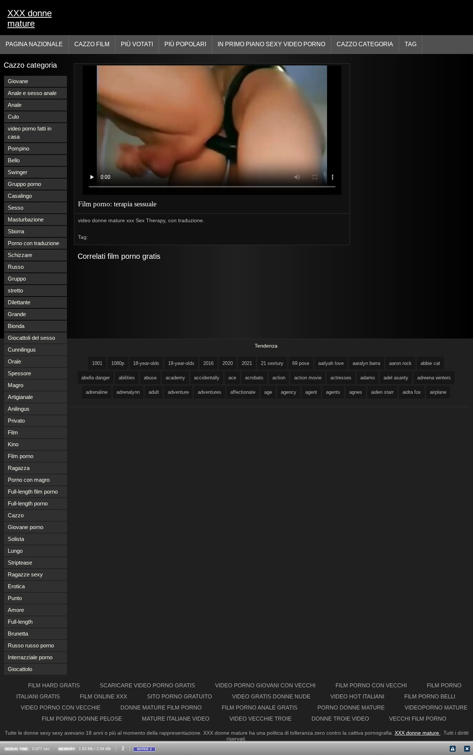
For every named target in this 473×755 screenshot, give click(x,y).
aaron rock (400, 363)
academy (175, 377)
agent (311, 392)
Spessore (19, 373)
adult (154, 392)
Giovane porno (25, 527)
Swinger (17, 172)
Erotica (16, 586)
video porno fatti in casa (29, 132)
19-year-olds (181, 363)
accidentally (207, 377)
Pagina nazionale (34, 44)
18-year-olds (146, 363)
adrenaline (97, 392)
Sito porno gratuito (180, 696)
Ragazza (19, 468)
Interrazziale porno (30, 657)
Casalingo (20, 196)
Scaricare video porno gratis (148, 685)
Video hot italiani (358, 696)
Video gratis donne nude (272, 696)
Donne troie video (341, 718)
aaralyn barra (366, 363)
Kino (13, 444)
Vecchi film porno (417, 718)
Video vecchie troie (261, 718)
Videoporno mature (436, 707)
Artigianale (20, 397)
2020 (227, 363)
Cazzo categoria (365, 44)
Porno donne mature (351, 707)
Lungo (15, 551)
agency (288, 392)
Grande (17, 314)
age (268, 392)
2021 (247, 363)
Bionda (16, 326)
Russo (16, 267)
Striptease (20, 562)
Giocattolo (20, 669)
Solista (16, 539)
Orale (14, 361)
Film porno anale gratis (260, 707)
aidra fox (411, 392)
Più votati (137, 44)
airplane (438, 392)
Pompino (18, 148)
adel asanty (396, 377)
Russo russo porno (31, 645)
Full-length (20, 622)
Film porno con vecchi (372, 685)
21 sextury (272, 363)
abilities (127, 377)
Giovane (18, 81)
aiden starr (382, 392)
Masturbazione (26, 219)
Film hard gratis (54, 685)
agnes (355, 392)
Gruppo (17, 278)
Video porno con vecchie (61, 707)
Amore (16, 610)
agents (333, 392)
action (278, 377)
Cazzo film (91, 44)
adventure (178, 392)
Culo (13, 117)
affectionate (242, 392)
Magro (15, 385)
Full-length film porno (33, 491)
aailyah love (331, 363)
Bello (14, 160)
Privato (16, 420)
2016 (208, 363)
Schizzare (20, 255)
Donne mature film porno (161, 707)
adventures (209, 392)
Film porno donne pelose (82, 718)
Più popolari (185, 44)
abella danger (95, 377)
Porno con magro (29, 480)
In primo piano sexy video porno (271, 44)
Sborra (16, 231)
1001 (97, 363)
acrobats (254, 377)
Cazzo (16, 515)
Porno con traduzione (33, 243)
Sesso (15, 207)
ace (232, 377)
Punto (15, 598)
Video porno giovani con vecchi (266, 685)
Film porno (20, 456)
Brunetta (18, 633)
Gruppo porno (24, 184)
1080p (117, 363)
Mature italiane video (176, 718)
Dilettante (19, 302)
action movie (307, 377)
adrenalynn (128, 392)
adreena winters (434, 377)
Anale (14, 105)
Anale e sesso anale (32, 93)
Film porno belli (429, 696)
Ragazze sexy (25, 574)
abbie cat (430, 363)
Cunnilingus (22, 349)
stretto (15, 290)
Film (13, 432)
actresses (340, 377)
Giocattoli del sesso (31, 338)
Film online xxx (104, 696)
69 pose (300, 363)
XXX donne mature (29, 18)
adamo (367, 377)
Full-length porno (28, 503)
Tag (410, 44)
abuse (150, 377)
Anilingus (19, 409)
